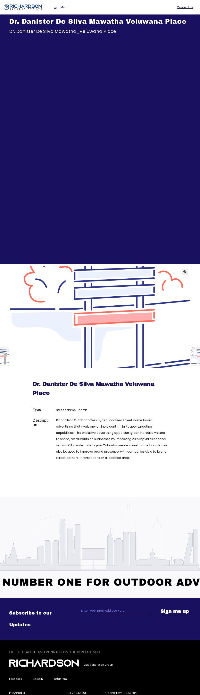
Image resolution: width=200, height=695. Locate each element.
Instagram (60, 679)
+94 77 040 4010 (77, 693)
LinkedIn (38, 679)
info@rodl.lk (17, 693)
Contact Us (185, 7)
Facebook (15, 679)
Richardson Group (101, 665)
